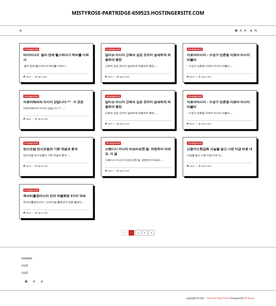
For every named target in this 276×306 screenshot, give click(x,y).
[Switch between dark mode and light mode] (251, 30)
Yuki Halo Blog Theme (218, 298)
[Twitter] (241, 30)
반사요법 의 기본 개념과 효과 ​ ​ (51, 149)
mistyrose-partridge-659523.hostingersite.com (138, 12)
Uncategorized (31, 49)
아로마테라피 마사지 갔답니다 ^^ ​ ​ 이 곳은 (53, 102)
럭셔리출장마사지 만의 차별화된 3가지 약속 (54, 196)
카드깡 (24, 265)
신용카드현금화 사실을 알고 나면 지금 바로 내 (219, 149)
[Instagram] (245, 30)
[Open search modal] (256, 30)
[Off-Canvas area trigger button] (20, 30)
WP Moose (249, 298)
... (66, 66)
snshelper (26, 257)
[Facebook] (236, 30)
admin (28, 77)
